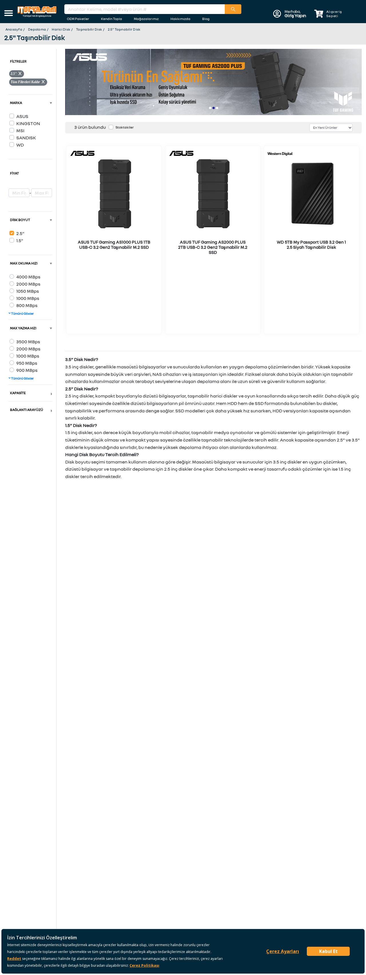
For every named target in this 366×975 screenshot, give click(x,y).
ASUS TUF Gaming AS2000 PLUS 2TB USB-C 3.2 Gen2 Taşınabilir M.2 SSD (212, 247)
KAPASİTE (18, 393)
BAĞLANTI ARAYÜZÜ (26, 410)
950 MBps (26, 363)
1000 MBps (27, 298)
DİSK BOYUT (20, 220)
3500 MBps (28, 341)
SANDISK (26, 138)
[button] (8, 14)
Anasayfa (13, 29)
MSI (20, 130)
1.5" (19, 240)
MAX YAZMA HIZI (23, 328)
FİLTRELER (18, 61)
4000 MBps (28, 277)
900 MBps (26, 370)
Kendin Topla (111, 19)
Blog (206, 19)
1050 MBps (27, 291)
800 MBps (26, 305)
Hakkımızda (180, 19)
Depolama (37, 29)
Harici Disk (61, 29)
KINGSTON (28, 123)
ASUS (22, 116)
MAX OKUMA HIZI (23, 263)
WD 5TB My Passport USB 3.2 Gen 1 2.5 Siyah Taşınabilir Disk (311, 244)
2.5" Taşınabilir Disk (124, 29)
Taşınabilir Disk (89, 29)
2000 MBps (28, 284)
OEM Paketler (78, 19)
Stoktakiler (125, 127)
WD (20, 145)
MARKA (16, 103)
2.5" (20, 233)
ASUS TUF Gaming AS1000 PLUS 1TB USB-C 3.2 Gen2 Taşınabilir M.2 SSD (114, 244)
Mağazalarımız (146, 19)
